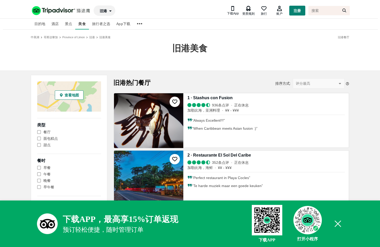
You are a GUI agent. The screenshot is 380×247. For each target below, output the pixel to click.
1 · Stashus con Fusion (210, 98)
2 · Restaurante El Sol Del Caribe (219, 155)
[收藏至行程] (175, 102)
